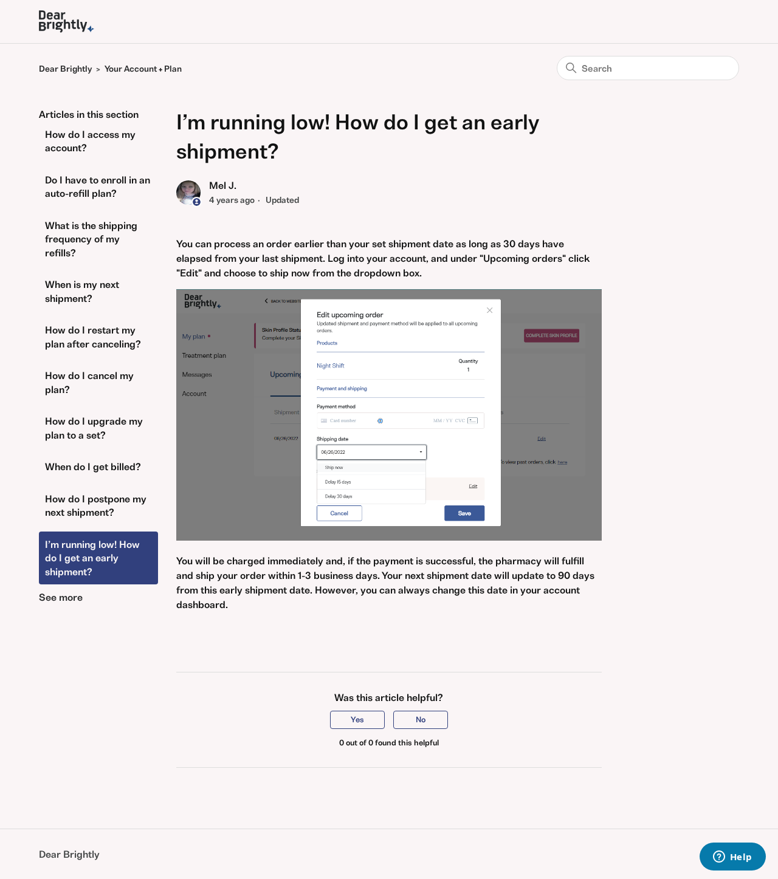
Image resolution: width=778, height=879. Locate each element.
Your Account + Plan (143, 68)
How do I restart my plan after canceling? (93, 337)
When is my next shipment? (82, 291)
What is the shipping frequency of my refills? (91, 239)
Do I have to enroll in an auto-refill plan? (97, 187)
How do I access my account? (90, 141)
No (420, 719)
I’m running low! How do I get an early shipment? (92, 558)
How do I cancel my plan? (89, 382)
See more (61, 597)
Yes (357, 719)
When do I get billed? (93, 466)
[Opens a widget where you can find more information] (732, 858)
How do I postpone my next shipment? (95, 506)
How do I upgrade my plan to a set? (94, 428)
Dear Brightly (65, 68)
